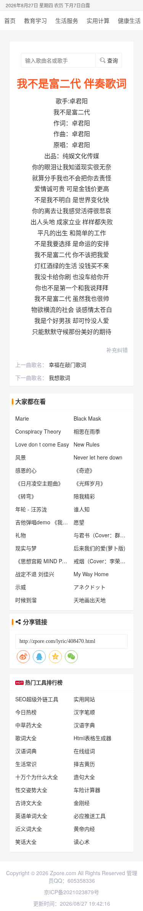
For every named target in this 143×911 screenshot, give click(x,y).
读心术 (82, 841)
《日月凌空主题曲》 (39, 483)
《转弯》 (26, 496)
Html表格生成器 (92, 738)
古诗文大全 (28, 803)
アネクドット (90, 587)
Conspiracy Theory (38, 431)
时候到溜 (26, 600)
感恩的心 (26, 470)
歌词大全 (26, 738)
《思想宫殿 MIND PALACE (47, 561)
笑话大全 (26, 841)
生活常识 (26, 764)
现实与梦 (26, 548)
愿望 (79, 522)
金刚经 (82, 803)
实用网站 (84, 699)
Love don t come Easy (42, 444)
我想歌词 (59, 377)
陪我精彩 (84, 496)
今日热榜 (26, 712)
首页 (10, 20)
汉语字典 (84, 725)
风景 (20, 457)
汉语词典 (26, 751)
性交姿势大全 (31, 790)
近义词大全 (28, 828)
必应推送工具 (90, 815)
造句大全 (84, 777)
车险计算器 (87, 790)
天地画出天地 (90, 600)
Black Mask (87, 418)
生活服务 (66, 20)
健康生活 (129, 20)
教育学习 (35, 20)
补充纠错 (117, 349)
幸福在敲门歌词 (67, 364)
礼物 (20, 535)
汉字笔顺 (84, 712)
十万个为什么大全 (36, 777)
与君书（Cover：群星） (102, 535)
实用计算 (98, 20)
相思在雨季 (87, 431)
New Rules (87, 444)
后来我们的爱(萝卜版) (99, 548)
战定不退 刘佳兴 (34, 574)
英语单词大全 (31, 815)
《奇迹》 (84, 470)
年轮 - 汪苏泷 (31, 509)
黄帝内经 (84, 828)
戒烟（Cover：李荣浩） (102, 561)
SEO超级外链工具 (36, 699)
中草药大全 (28, 725)
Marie (22, 418)
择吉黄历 (84, 764)
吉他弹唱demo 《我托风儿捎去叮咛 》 (61, 522)
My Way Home (91, 574)
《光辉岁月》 (90, 483)
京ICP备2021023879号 (71, 892)
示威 (20, 587)
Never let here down (98, 457)
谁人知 (82, 509)
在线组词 (84, 751)
